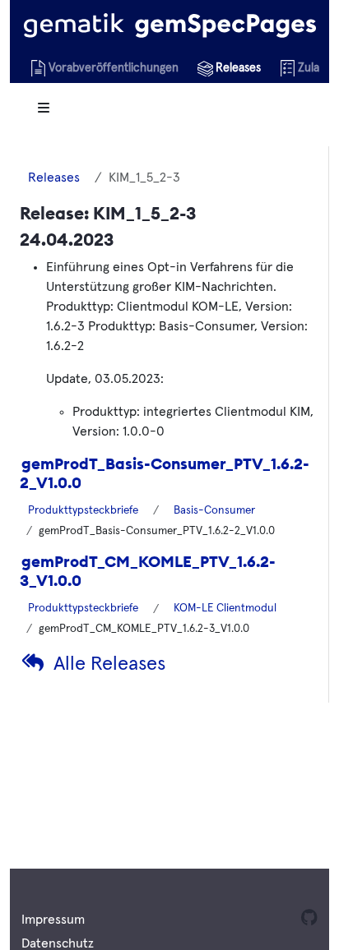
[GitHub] (307, 920)
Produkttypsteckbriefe (83, 510)
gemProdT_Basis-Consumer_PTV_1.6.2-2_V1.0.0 (164, 473)
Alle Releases (109, 664)
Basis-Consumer (214, 510)
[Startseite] (170, 25)
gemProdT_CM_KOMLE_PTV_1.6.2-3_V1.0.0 (148, 570)
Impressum (53, 919)
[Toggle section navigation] (43, 108)
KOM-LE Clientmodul (225, 608)
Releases (54, 177)
